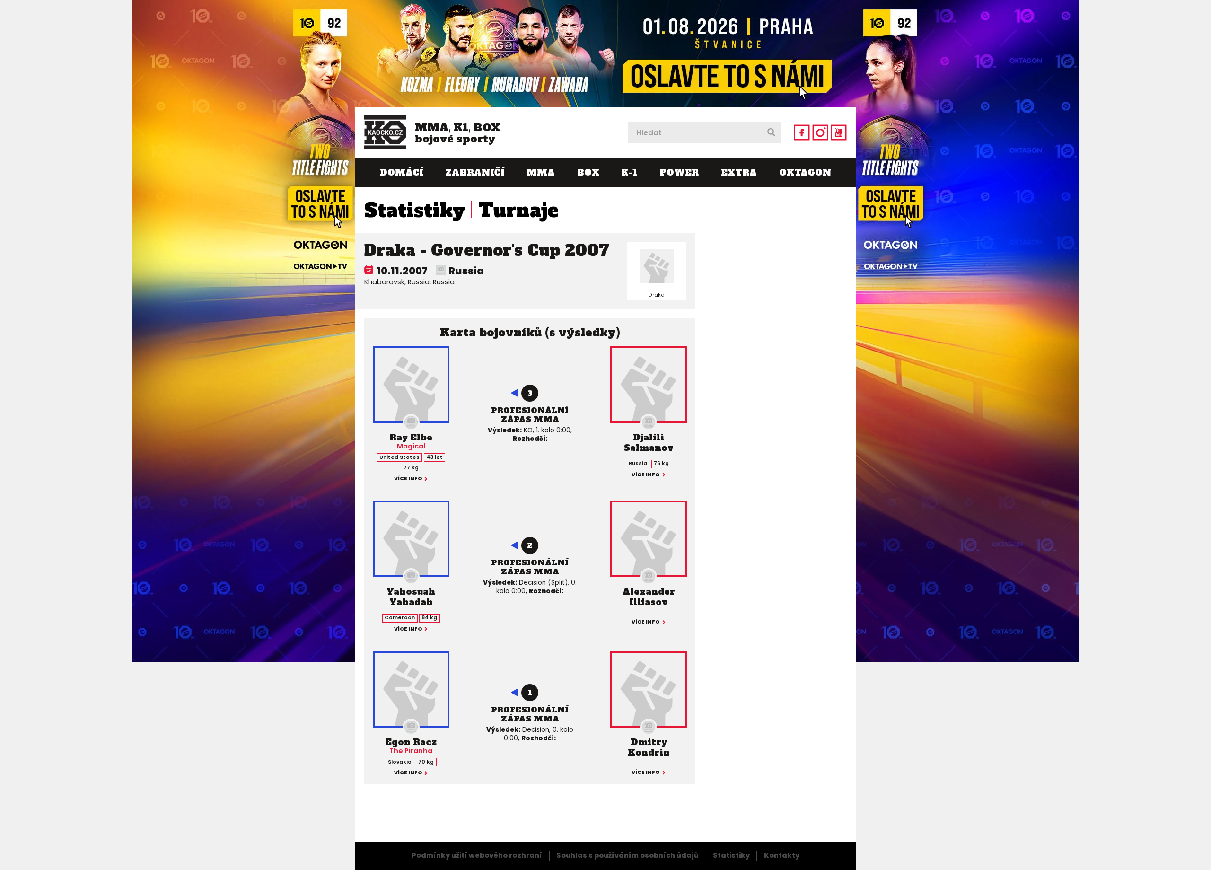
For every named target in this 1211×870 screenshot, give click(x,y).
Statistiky (414, 210)
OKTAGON (805, 172)
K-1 (629, 172)
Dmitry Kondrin (649, 747)
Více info (408, 479)
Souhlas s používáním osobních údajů (627, 855)
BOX (588, 172)
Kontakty (781, 855)
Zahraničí (474, 172)
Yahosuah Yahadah (410, 597)
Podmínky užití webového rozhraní (477, 855)
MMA (541, 172)
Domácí (401, 172)
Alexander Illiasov (649, 597)
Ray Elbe (410, 437)
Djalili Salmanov (649, 442)
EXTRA (739, 172)
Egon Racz (411, 742)
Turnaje (518, 210)
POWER (679, 172)
